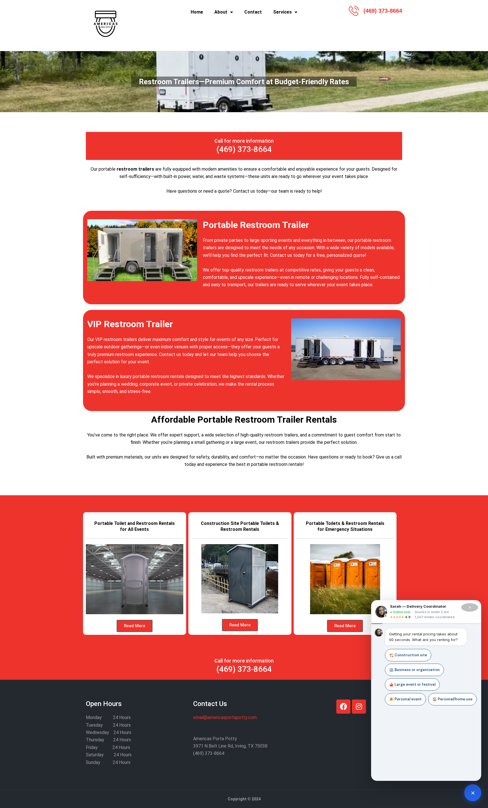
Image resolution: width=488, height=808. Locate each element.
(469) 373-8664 (244, 149)
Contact (253, 12)
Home (197, 12)
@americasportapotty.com (225, 717)
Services (282, 12)
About (220, 12)
